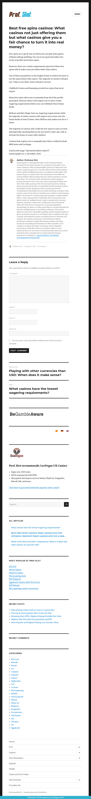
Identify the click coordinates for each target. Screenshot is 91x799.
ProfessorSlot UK (15, 792)
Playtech (15, 706)
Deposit (14, 675)
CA (12, 668)
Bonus (14, 665)
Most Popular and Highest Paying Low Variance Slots (35, 622)
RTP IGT (12, 566)
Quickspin (16, 715)
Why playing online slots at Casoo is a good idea (32, 610)
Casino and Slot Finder (19, 774)
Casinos (14, 672)
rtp (12, 718)
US (12, 725)
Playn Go (15, 703)
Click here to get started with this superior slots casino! (34, 487)
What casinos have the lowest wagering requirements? (35, 527)
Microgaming (17, 690)
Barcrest (15, 659)
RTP (11, 747)
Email (12, 318)
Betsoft (14, 662)
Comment (13, 273)
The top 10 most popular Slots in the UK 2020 (31, 613)
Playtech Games (16, 573)
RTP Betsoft (14, 585)
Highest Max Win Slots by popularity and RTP (31, 619)
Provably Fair (15, 785)
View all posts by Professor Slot (28, 238)
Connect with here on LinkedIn (47, 235)
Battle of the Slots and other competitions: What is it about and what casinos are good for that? (39, 543)
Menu (77, 14)
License (14, 687)
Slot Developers (16, 758)
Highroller (16, 681)
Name (12, 307)
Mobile (14, 693)
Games (14, 678)
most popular (17, 697)
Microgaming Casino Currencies (23, 588)
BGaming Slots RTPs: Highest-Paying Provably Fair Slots (36, 616)
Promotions (42, 246)
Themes (15, 722)
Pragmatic (15, 709)
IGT (13, 684)
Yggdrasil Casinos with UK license (24, 582)
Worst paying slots (17, 576)
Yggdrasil (15, 728)
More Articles (15, 780)
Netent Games (15, 570)
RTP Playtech (15, 579)
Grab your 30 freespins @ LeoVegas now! (45, 797)
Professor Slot (17, 246)
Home (11, 742)
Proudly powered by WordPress (35, 792)
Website (12, 329)
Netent (14, 700)
